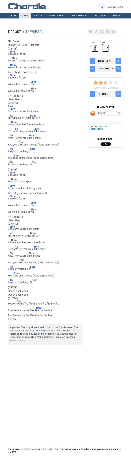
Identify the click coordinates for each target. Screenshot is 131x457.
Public (56, 15)
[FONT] (96, 32)
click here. (22, 340)
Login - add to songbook (99, 128)
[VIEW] (90, 32)
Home (13, 15)
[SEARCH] (113, 32)
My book (79, 15)
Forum (116, 15)
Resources (101, 15)
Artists (38, 15)
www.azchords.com (45, 330)
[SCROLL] (102, 32)
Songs (25, 15)
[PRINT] (108, 32)
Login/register (115, 7)
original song (16, 330)
